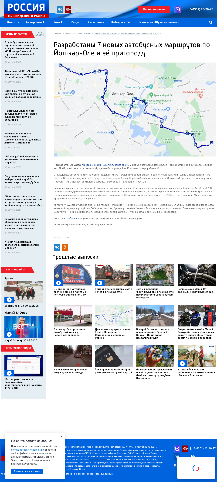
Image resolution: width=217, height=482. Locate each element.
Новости (69, 33)
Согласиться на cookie (27, 471)
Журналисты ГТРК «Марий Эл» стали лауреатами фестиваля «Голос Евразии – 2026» (22, 74)
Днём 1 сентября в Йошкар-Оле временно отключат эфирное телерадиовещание (22, 94)
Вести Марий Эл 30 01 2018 (21, 306)
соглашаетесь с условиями (27, 450)
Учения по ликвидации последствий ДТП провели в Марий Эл (21, 245)
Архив (9, 278)
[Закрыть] (62, 436)
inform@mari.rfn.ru (97, 460)
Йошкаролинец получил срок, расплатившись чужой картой (113, 371)
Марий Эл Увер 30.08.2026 (20, 340)
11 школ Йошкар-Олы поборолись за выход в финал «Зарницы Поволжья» (196, 373)
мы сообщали (70, 218)
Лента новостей (83, 33)
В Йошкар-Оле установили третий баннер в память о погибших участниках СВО (70, 292)
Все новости (38, 33)
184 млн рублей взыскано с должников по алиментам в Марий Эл (21, 160)
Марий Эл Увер (15, 312)
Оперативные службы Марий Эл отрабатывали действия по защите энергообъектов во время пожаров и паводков (196, 333)
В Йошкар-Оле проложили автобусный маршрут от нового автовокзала (69, 332)
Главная (57, 33)
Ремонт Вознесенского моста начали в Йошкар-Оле (113, 290)
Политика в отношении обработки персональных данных (83, 474)
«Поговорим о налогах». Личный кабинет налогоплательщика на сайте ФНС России (23, 383)
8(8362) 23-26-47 (201, 9)
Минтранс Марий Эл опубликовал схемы (105, 165)
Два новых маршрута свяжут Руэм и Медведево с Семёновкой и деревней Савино (112, 333)
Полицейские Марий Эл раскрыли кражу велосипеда (195, 290)
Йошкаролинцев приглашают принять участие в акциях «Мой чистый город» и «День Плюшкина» (154, 374)
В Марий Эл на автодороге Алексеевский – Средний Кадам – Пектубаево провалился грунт (152, 333)
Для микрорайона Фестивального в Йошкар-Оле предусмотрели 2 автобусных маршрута (155, 293)
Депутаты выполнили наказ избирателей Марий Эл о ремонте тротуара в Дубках (21, 179)
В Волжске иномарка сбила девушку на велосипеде (71, 371)
